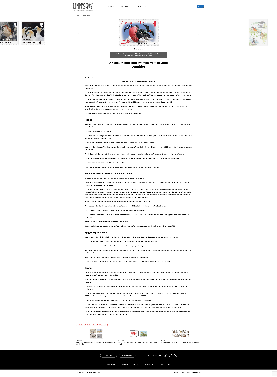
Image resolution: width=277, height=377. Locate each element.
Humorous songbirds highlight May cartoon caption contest (137, 343)
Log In (200, 6)
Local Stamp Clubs (165, 364)
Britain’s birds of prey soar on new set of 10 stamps (180, 342)
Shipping (175, 372)
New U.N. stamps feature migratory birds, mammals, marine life (95, 343)
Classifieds (108, 355)
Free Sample (125, 6)
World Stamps (85, 15)
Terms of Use (196, 372)
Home (77, 15)
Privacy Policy (185, 372)
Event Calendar (127, 355)
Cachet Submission (149, 364)
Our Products (142, 6)
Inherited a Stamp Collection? (130, 364)
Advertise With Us (111, 364)
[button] (78, 33)
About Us (111, 6)
